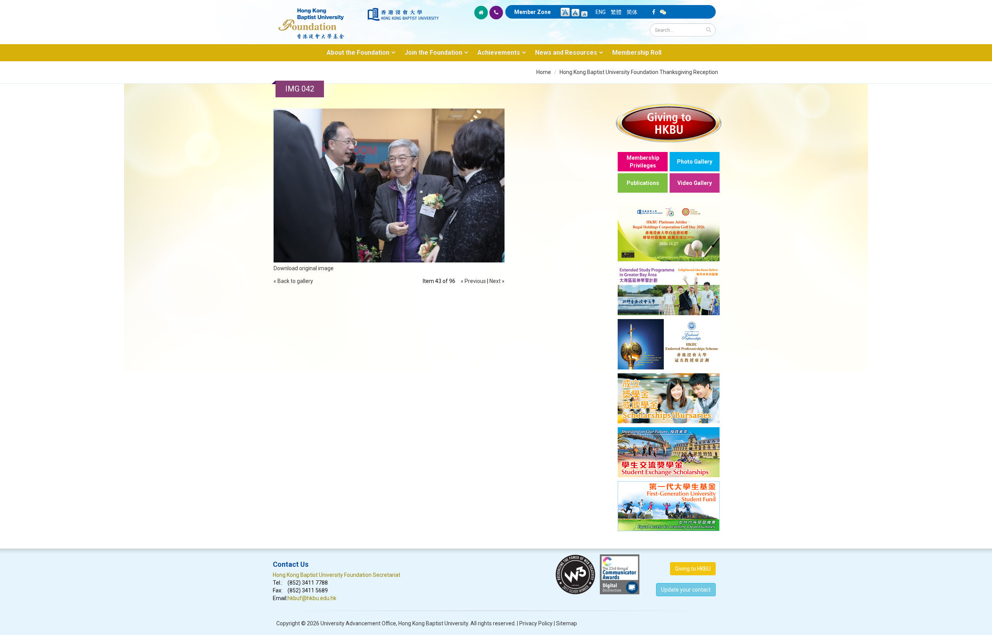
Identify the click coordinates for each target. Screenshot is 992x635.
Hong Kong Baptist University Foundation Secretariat (336, 575)
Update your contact (686, 590)
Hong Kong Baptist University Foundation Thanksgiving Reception (639, 72)
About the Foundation (358, 52)
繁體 (616, 12)
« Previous (473, 281)
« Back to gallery (293, 281)
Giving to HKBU (693, 569)
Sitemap (566, 623)
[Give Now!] (669, 122)
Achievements (498, 52)
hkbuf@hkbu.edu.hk (312, 598)
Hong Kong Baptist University (433, 623)
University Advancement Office (358, 623)
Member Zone (532, 12)
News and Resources (566, 52)
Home (543, 72)
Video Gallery (694, 183)
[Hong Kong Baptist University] (403, 14)
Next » (497, 281)
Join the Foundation (433, 52)
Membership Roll (636, 52)
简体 (632, 12)
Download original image (304, 268)
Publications (643, 183)
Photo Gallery (694, 162)
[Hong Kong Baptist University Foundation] (319, 19)
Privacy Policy (536, 623)
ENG (601, 12)
